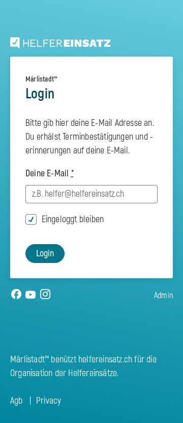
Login (45, 253)
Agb (16, 401)
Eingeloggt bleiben (73, 219)
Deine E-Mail (49, 173)
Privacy (48, 401)
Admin (163, 295)
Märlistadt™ (41, 79)
